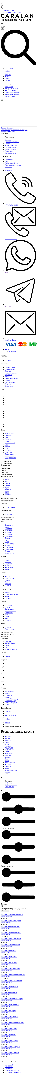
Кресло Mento (5, 922)
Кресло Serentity (6, 916)
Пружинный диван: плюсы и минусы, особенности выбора (14, 131)
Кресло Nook (5, 928)
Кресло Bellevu (6, 958)
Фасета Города (6, 708)
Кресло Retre (5, 964)
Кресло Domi (5, 976)
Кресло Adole (5, 952)
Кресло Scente (6, 940)
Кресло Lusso (5, 934)
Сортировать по (6, 909)
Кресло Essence (6, 982)
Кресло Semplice (6, 970)
